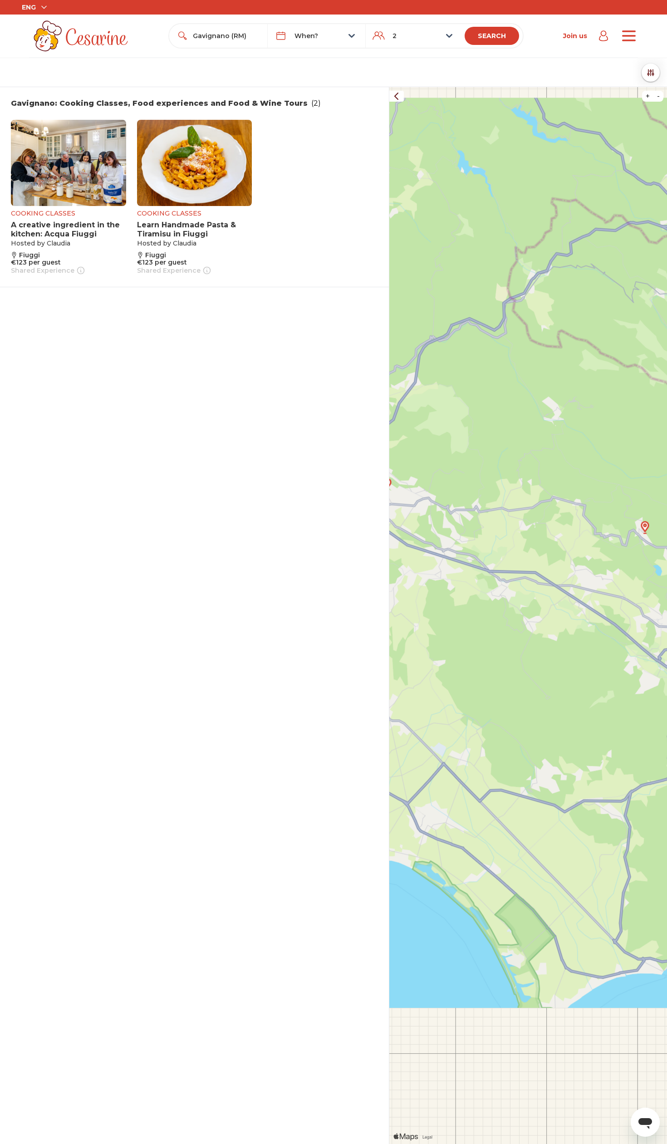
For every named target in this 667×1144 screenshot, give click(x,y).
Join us (575, 36)
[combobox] (226, 35)
